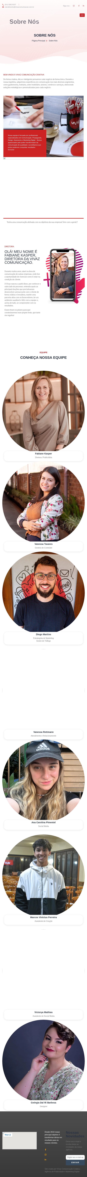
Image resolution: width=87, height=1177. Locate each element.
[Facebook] (54, 1149)
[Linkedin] (54, 1159)
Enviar (75, 1162)
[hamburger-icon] (82, 15)
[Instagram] (54, 1154)
